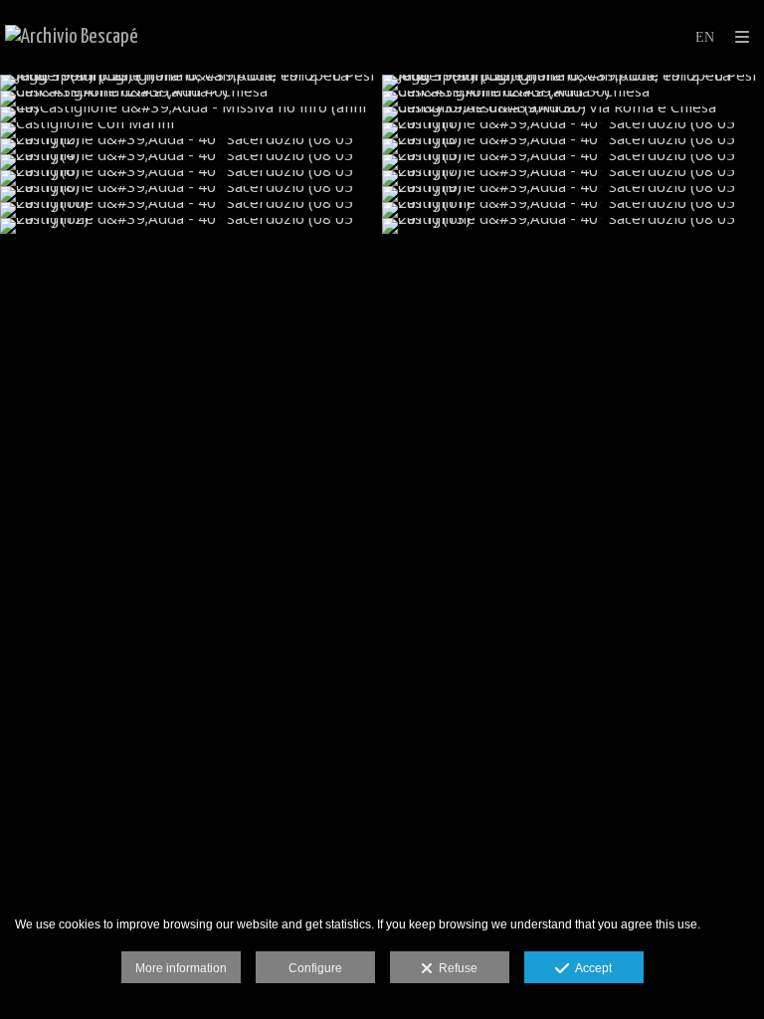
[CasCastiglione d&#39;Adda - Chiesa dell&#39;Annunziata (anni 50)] (573, 98)
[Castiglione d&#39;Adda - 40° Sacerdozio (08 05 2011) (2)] (191, 146)
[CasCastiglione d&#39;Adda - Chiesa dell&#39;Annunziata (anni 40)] (191, 98)
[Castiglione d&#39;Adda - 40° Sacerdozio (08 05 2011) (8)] (191, 194)
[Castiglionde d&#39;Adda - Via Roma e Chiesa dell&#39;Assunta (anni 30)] (573, 114)
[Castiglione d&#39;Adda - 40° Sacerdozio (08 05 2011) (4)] (191, 162)
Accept (590, 968)
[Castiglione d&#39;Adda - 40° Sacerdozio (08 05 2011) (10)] (191, 210)
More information (181, 968)
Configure (315, 968)
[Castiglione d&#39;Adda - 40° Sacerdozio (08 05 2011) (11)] (573, 210)
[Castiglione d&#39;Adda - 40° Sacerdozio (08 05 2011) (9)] (573, 194)
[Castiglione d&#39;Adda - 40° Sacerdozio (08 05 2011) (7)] (573, 178)
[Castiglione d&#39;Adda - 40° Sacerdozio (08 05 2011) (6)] (191, 178)
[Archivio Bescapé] (71, 37)
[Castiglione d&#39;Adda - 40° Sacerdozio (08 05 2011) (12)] (191, 226)
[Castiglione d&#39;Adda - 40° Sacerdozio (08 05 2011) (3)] (573, 146)
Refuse (455, 968)
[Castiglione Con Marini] (191, 130)
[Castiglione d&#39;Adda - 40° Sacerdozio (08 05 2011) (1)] (573, 130)
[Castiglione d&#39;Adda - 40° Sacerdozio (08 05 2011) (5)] (573, 162)
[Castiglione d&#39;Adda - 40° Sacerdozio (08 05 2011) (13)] (573, 226)
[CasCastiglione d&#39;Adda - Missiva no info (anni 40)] (191, 114)
